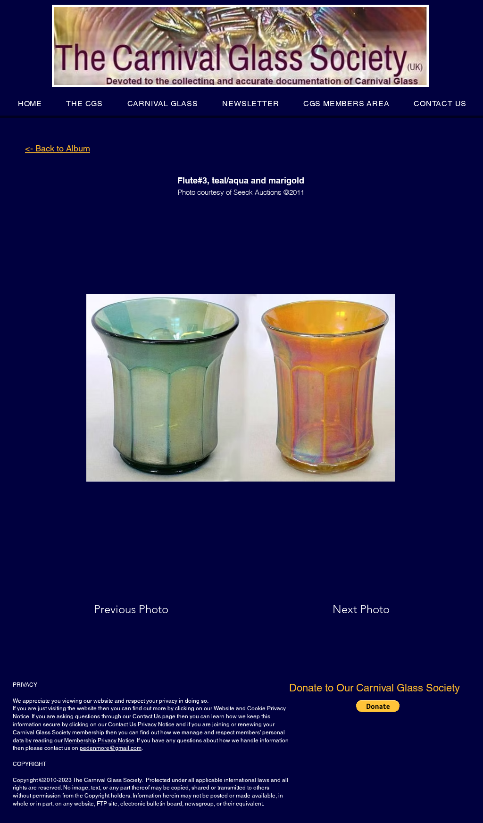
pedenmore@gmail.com (111, 748)
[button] (84, 103)
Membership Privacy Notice (99, 740)
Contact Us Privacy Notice (141, 724)
